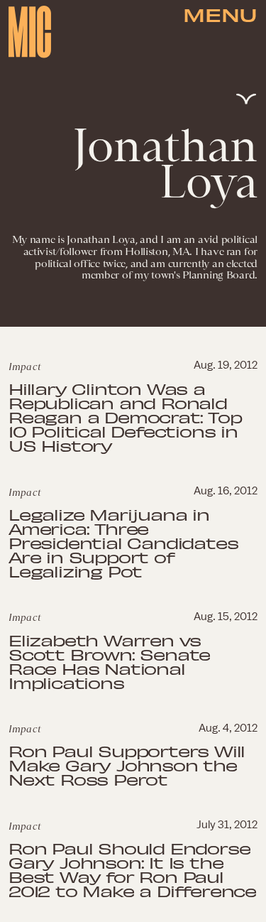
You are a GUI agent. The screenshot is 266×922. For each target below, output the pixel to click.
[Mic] (30, 32)
